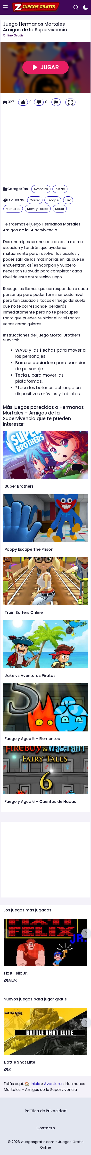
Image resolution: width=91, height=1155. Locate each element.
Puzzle (60, 189)
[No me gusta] (39, 102)
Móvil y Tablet (37, 208)
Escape (53, 200)
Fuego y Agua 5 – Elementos (32, 738)
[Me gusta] (23, 102)
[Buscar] (76, 7)
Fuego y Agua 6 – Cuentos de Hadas (40, 801)
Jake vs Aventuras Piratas (30, 675)
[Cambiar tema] (86, 7)
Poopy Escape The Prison (29, 549)
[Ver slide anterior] (5, 933)
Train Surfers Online (24, 612)
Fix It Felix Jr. (16, 973)
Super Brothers (19, 486)
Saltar (59, 208)
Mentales (13, 208)
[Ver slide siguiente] (86, 933)
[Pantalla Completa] (70, 102)
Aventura (41, 189)
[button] (56, 102)
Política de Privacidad (45, 1110)
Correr (35, 200)
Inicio (35, 1084)
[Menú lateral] (5, 7)
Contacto (45, 1128)
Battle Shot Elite (19, 1062)
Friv (68, 200)
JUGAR (49, 67)
